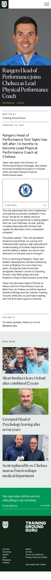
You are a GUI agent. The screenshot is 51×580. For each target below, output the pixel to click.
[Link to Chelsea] (25, 190)
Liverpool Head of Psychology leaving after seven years (22, 425)
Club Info (11, 205)
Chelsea (20, 103)
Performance (8, 103)
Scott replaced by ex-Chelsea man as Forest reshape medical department (25, 471)
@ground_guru (10, 325)
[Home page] (4, 4)
